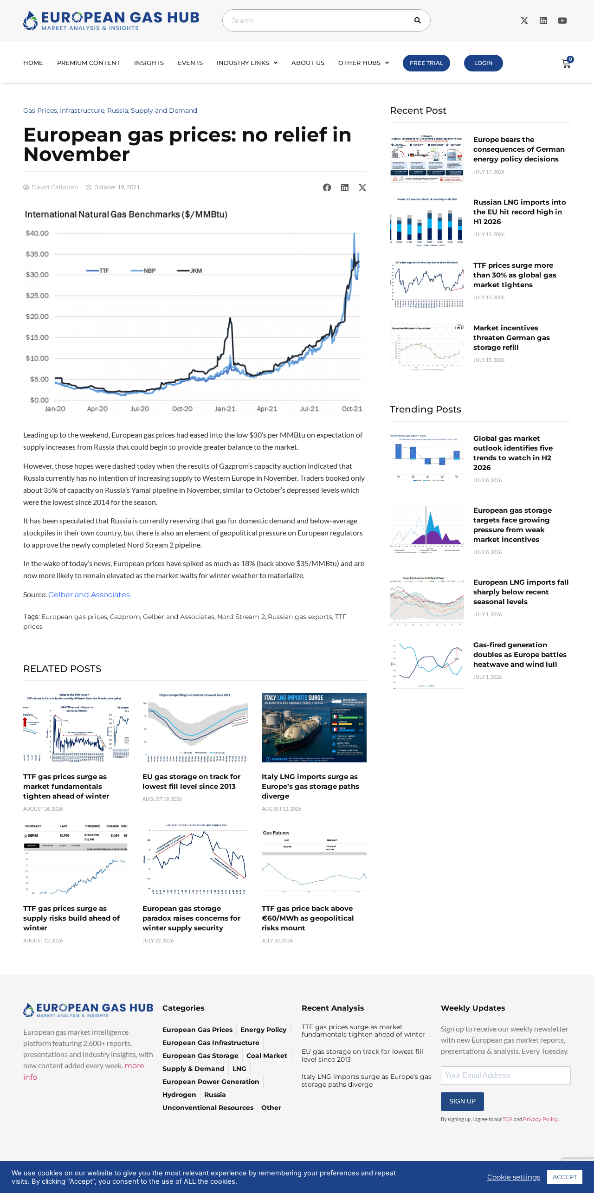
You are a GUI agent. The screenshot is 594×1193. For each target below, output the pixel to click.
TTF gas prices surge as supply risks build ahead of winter (71, 918)
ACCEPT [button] (565, 1176)
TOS (508, 1119)
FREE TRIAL (426, 62)
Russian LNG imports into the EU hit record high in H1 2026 (519, 212)
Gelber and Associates (178, 617)
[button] (327, 187)
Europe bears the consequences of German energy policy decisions (519, 149)
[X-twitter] (524, 20)
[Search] (419, 20)
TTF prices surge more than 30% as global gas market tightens (514, 275)
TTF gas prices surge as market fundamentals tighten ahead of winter (66, 786)
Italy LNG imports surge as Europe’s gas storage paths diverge (310, 786)
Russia (117, 110)
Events (190, 62)
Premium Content (88, 62)
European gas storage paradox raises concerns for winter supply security (191, 918)
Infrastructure (82, 110)
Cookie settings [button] (513, 1177)
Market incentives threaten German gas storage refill (511, 337)
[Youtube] (562, 20)
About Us (307, 62)
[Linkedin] (543, 20)
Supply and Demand (164, 110)
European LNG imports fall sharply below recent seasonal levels (521, 592)
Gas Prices (40, 110)
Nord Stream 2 (241, 617)
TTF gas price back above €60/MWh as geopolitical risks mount (308, 918)
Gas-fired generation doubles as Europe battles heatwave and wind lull (520, 654)
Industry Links (243, 62)
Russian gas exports (300, 617)
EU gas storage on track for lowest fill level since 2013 (362, 1055)
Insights (149, 62)
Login (483, 62)
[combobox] (326, 20)
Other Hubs (359, 62)
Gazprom (125, 617)
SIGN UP (462, 1101)
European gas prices (74, 617)
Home (33, 62)
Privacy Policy (540, 1119)
